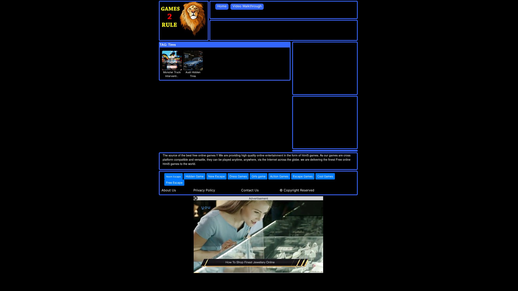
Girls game (258, 176)
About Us (168, 190)
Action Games (279, 176)
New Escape (216, 176)
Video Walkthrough (247, 6)
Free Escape (174, 182)
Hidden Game (195, 176)
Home (221, 6)
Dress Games (238, 176)
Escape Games (303, 176)
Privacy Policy (204, 190)
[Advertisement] (284, 30)
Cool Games (325, 176)
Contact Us (250, 190)
